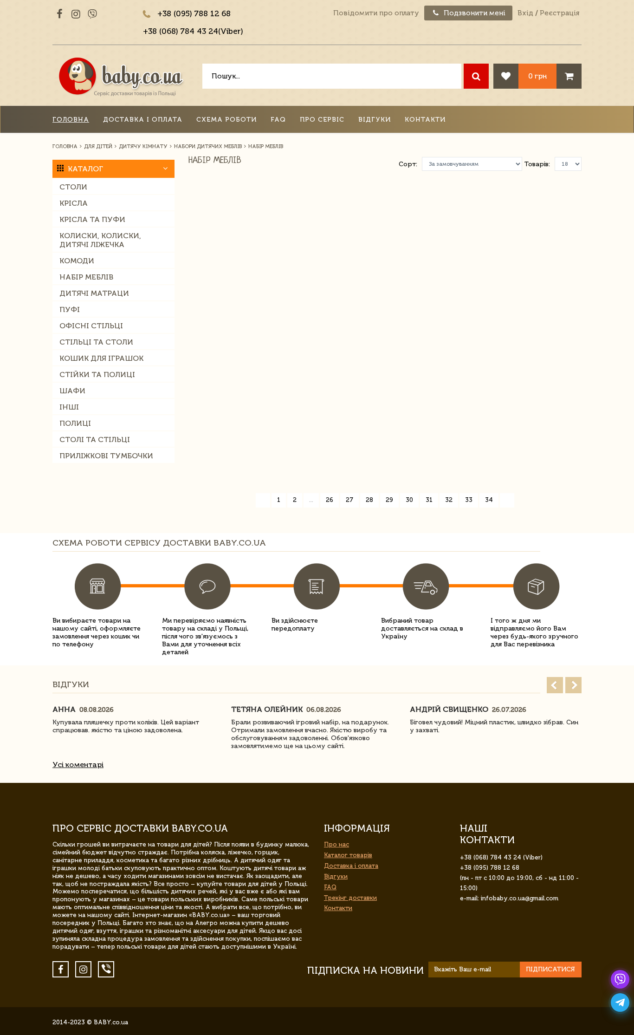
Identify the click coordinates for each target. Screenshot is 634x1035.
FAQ (278, 120)
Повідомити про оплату (376, 13)
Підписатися (550, 969)
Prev (555, 685)
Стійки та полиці (97, 374)
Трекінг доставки (350, 897)
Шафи (72, 390)
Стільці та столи (96, 342)
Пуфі (69, 309)
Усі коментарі (78, 764)
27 (349, 499)
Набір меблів (86, 277)
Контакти (425, 120)
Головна (70, 120)
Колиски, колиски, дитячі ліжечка (100, 240)
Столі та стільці (94, 439)
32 (449, 499)
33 (468, 499)
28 (369, 499)
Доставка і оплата (142, 120)
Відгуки (374, 120)
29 (389, 499)
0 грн (537, 76)
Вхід (525, 13)
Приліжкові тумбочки (106, 455)
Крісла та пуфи (92, 219)
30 (409, 499)
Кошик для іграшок (101, 358)
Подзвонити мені (473, 13)
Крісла (73, 203)
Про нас (336, 844)
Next (573, 685)
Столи (73, 186)
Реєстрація (559, 13)
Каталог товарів (348, 855)
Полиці (75, 423)
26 (329, 499)
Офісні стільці (91, 325)
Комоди (76, 260)
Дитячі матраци (94, 293)
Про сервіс (322, 120)
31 (429, 499)
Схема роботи (226, 120)
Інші (69, 407)
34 (489, 499)
